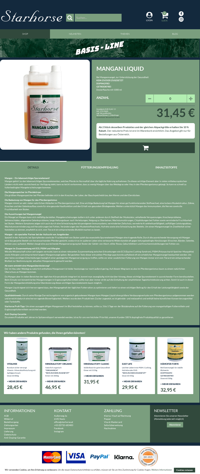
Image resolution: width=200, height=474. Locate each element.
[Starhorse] (31, 16)
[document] (100, 470)
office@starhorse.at (63, 422)
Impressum (9, 428)
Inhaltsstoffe (166, 167)
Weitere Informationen (161, 470)
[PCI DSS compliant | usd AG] (148, 457)
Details (33, 167)
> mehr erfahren (17, 381)
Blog (175, 34)
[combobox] (98, 18)
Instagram (59, 431)
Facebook (58, 428)
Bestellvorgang (11, 422)
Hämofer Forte (169, 363)
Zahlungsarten (11, 425)
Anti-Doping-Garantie (14, 437)
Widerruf (8, 419)
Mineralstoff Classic (96, 363)
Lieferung (8, 431)
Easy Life (127, 363)
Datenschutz (10, 434)
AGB (6, 415)
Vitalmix (12, 363)
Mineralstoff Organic (58, 363)
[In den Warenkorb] (145, 147)
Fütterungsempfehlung (99, 167)
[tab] (33, 167)
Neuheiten (75, 34)
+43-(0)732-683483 (63, 425)
